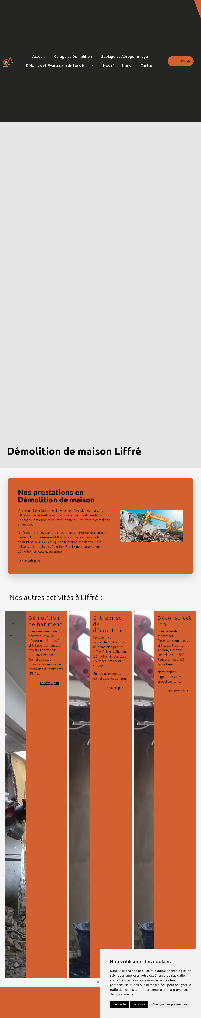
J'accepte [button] (119, 1004)
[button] (197, 9)
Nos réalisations (117, 65)
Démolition (173, 618)
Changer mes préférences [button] (169, 1004)
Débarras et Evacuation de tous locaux (59, 65)
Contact (147, 65)
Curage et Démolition (73, 56)
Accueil (38, 56)
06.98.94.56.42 (181, 61)
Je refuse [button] (139, 1004)
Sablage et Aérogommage (124, 56)
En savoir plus (30, 561)
